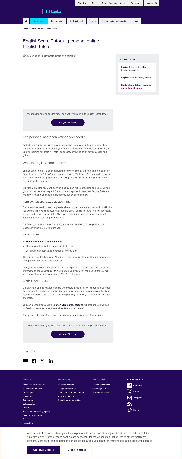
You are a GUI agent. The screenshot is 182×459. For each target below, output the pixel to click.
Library (135, 21)
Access (26, 419)
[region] (91, 443)
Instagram (137, 398)
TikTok (136, 410)
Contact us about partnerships (71, 392)
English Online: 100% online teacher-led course (133, 68)
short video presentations (69, 305)
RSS (135, 404)
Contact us (135, 3)
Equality (26, 408)
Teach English (98, 379)
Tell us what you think (32, 415)
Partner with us (65, 379)
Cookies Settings (77, 450)
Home (26, 21)
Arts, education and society (114, 21)
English (81, 3)
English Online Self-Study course (136, 77)
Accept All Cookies (43, 450)
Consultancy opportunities (69, 400)
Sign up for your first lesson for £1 (44, 241)
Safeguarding (29, 404)
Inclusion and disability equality (36, 412)
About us (27, 379)
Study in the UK (76, 21)
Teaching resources (101, 385)
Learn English (39, 21)
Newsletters (28, 423)
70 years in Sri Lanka (32, 389)
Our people (28, 392)
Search (157, 3)
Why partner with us (67, 389)
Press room (28, 396)
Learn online (128, 59)
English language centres (113, 3)
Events (92, 21)
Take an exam (57, 21)
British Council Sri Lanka (31, 11)
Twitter (136, 392)
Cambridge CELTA (100, 389)
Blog (94, 3)
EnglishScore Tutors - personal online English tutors (136, 86)
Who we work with (66, 385)
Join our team (29, 400)
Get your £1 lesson (67, 122)
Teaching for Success (102, 392)
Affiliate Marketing (66, 396)
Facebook (137, 385)
